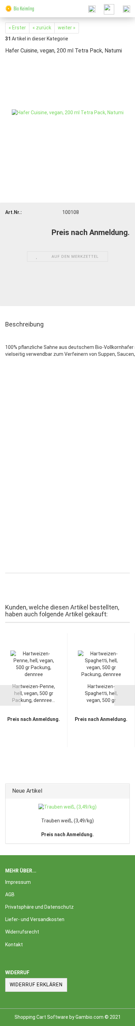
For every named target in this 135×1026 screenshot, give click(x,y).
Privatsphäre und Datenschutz (39, 907)
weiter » (66, 27)
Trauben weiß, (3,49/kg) (67, 820)
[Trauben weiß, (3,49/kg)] (67, 807)
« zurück (42, 27)
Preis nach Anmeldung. (67, 834)
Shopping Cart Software (41, 1017)
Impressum (18, 882)
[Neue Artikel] (122, 791)
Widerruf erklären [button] (36, 984)
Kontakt (14, 944)
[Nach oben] (116, 1015)
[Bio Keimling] (17, 8)
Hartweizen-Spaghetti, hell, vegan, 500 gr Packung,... (101, 694)
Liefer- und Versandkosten (34, 919)
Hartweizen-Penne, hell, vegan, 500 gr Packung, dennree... (33, 693)
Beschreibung (24, 324)
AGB (10, 894)
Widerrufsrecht (22, 932)
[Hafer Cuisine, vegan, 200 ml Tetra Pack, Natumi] (68, 112)
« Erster (17, 27)
